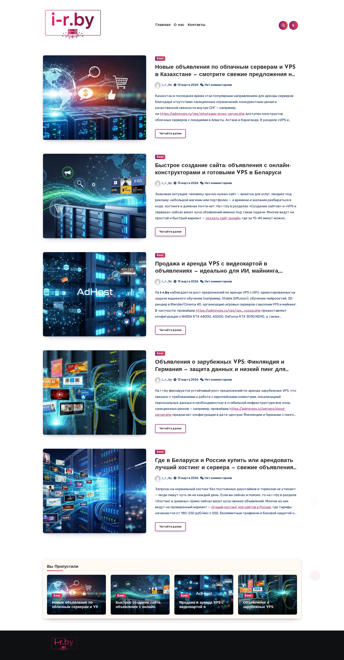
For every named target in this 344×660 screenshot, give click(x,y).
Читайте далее (170, 133)
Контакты (196, 25)
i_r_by (167, 84)
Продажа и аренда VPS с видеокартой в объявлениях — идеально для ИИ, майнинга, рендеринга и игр (217, 271)
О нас (179, 25)
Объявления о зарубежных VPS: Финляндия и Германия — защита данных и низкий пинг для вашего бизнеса (220, 369)
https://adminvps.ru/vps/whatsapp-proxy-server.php (202, 114)
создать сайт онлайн (223, 218)
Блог (160, 58)
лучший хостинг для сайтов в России (241, 507)
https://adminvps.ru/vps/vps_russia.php (228, 310)
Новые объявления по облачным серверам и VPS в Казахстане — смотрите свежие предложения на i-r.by (225, 75)
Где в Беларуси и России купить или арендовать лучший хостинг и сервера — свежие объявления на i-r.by (224, 468)
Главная (163, 25)
